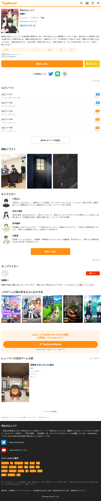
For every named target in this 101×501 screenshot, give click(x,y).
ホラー (20, 467)
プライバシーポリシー (24, 490)
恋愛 (26, 463)
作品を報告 (96, 80)
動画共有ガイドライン (78, 490)
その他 (40, 471)
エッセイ (32, 471)
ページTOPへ (52, 412)
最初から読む (42, 64)
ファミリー (13, 471)
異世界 (4, 475)
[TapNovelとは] (92, 3)
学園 (38, 463)
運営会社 (4, 490)
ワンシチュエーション (21, 50)
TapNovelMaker (51, 344)
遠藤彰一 (23, 14)
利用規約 (12, 490)
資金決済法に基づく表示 (61, 490)
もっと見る (93, 358)
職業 (42, 18)
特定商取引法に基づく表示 (42, 490)
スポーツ (4, 471)
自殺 (60, 50)
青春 (71, 50)
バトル (32, 463)
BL (27, 471)
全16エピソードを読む (51, 140)
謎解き (50, 50)
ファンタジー (18, 463)
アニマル (20, 471)
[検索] (81, 3)
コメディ (4, 467)
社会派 (32, 467)
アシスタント (38, 50)
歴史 (37, 467)
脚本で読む (96, 260)
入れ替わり (11, 475)
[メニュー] (98, 3)
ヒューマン (24, 18)
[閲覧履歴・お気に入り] (87, 3)
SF (11, 463)
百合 (18, 475)
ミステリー (34, 18)
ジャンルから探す (20, 417)
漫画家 (6, 50)
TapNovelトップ (6, 417)
